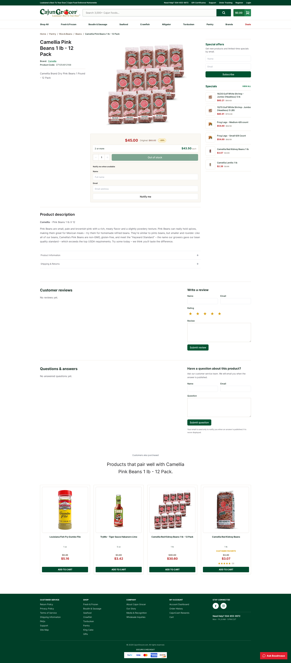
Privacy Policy (47, 608)
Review (191, 320)
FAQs (42, 621)
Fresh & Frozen (68, 24)
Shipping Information (50, 617)
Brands (229, 24)
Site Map (44, 629)
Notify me (145, 196)
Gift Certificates (198, 3)
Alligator (166, 24)
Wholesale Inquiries (135, 617)
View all (246, 86)
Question (192, 395)
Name (95, 171)
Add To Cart (65, 569)
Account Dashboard (179, 604)
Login (248, 3)
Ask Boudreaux (276, 655)
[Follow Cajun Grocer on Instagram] (224, 606)
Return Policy (46, 604)
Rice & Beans (65, 34)
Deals (248, 24)
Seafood (123, 24)
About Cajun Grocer (136, 604)
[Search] (223, 12)
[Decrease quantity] (96, 157)
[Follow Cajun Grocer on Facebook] (216, 606)
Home (43, 34)
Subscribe (228, 74)
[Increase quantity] (107, 157)
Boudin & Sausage (98, 24)
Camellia (52, 61)
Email (95, 183)
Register (239, 3)
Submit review (198, 347)
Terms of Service (48, 612)
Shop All (44, 24)
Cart (171, 617)
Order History (176, 608)
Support (212, 3)
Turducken (188, 24)
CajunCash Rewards (179, 612)
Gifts (85, 634)
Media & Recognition (136, 612)
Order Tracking (225, 3)
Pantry (210, 24)
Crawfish (145, 24)
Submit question (199, 422)
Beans (78, 34)
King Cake (88, 629)
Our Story (131, 608)
